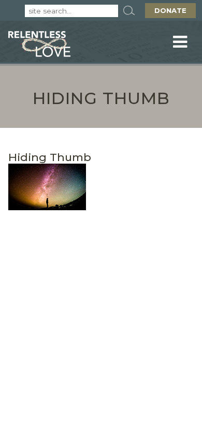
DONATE (170, 10)
